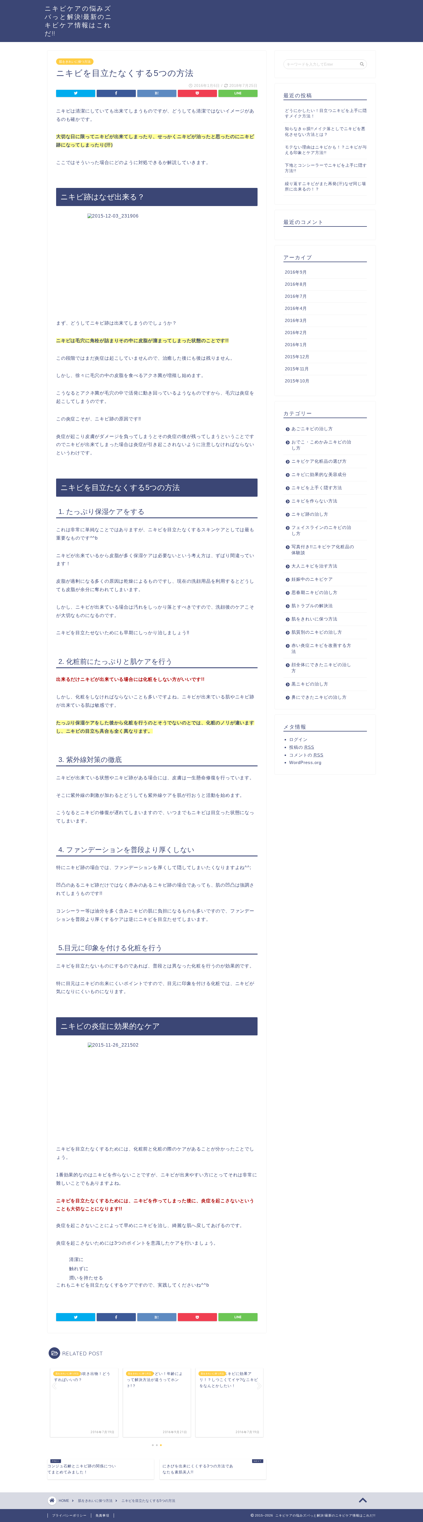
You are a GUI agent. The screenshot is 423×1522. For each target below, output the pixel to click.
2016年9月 (296, 272)
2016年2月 (296, 332)
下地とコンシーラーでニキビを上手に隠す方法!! (326, 168)
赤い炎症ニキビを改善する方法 (321, 648)
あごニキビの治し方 (312, 428)
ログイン (298, 739)
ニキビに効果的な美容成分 (319, 474)
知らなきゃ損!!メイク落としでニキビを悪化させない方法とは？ (325, 131)
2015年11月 (297, 368)
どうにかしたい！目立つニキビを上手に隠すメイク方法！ (326, 113)
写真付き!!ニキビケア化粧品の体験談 (322, 549)
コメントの (306, 755)
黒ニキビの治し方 (309, 683)
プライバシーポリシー (69, 1515)
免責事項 (102, 1515)
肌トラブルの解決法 (312, 605)
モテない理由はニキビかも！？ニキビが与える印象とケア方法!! (326, 150)
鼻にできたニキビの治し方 (319, 697)
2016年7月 (296, 296)
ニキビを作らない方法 (314, 500)
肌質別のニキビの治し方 (316, 632)
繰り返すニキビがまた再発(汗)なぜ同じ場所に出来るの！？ (325, 186)
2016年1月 (296, 344)
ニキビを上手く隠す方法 (316, 487)
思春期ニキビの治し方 (314, 592)
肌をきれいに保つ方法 (75, 61)
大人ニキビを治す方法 (314, 565)
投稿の (301, 747)
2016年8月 (296, 284)
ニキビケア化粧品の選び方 (319, 461)
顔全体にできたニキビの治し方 (321, 667)
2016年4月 (296, 308)
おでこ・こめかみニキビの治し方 (321, 444)
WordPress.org (305, 762)
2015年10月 (297, 380)
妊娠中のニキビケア (312, 579)
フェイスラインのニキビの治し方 (321, 530)
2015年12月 (297, 356)
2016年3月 (296, 320)
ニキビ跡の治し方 (309, 514)
